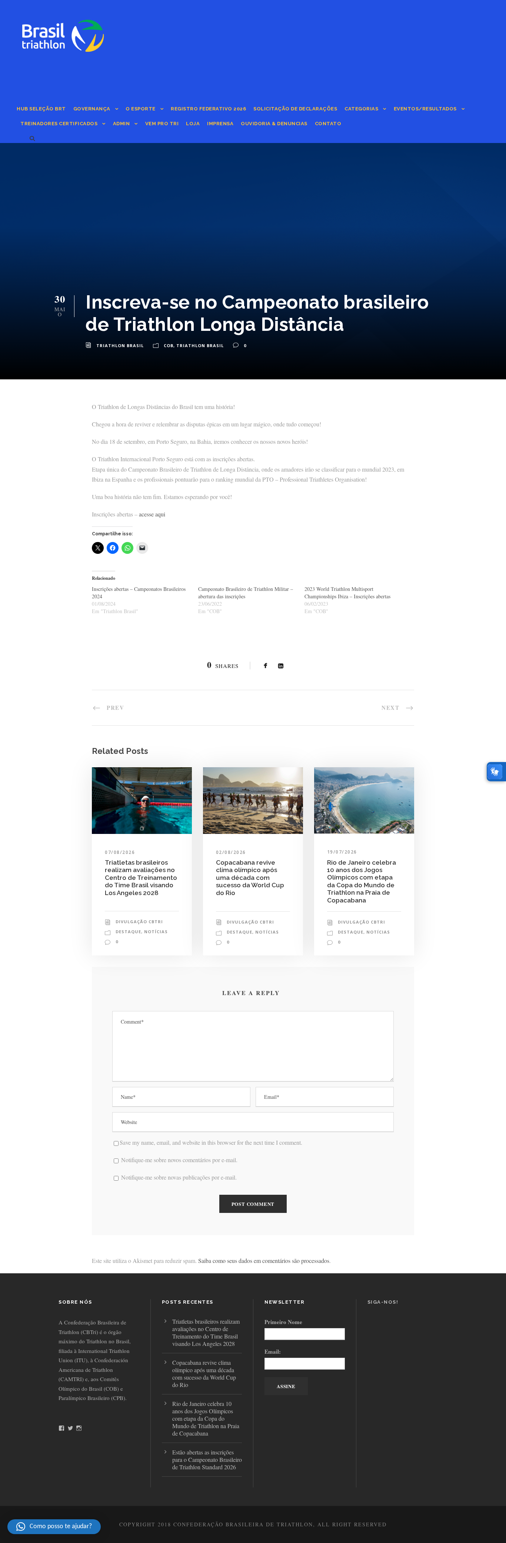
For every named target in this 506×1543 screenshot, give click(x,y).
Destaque (128, 931)
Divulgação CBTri (139, 921)
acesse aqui (152, 514)
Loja (193, 123)
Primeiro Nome (283, 1322)
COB (168, 345)
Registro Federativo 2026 (208, 109)
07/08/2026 (120, 852)
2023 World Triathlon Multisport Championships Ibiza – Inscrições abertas (347, 592)
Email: (272, 1351)
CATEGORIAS (361, 109)
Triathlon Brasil (120, 345)
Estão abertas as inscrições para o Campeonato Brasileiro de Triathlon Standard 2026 (207, 1459)
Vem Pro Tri (162, 123)
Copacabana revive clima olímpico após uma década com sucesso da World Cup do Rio (250, 878)
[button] (54, 1526)
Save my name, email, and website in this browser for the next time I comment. (211, 1142)
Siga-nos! (383, 1302)
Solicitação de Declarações (295, 109)
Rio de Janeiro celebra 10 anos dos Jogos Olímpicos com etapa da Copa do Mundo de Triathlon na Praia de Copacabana (361, 881)
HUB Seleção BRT (41, 109)
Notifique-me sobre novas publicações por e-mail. (179, 1177)
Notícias (156, 931)
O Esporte (141, 109)
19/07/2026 (342, 852)
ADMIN (121, 123)
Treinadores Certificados (58, 123)
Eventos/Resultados (425, 109)
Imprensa (220, 123)
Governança (91, 109)
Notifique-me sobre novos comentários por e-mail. (179, 1160)
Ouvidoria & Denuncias (274, 123)
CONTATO (328, 123)
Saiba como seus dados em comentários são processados (263, 1260)
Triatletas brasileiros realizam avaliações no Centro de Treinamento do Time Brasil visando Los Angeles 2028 (141, 878)
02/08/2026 (231, 852)
